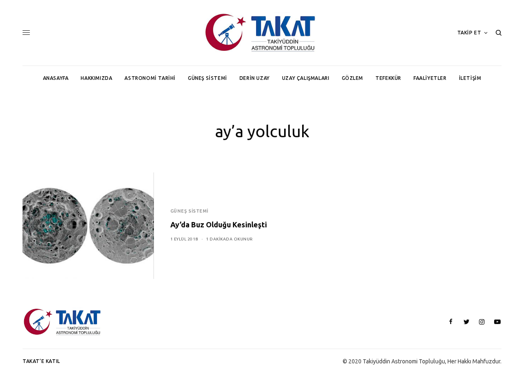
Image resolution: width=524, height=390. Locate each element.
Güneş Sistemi (189, 211)
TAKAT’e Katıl (41, 361)
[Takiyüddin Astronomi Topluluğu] (262, 32)
